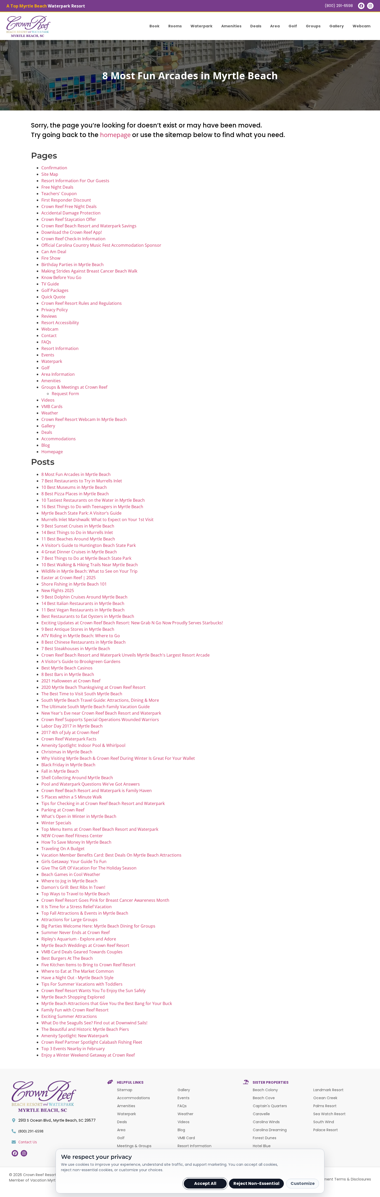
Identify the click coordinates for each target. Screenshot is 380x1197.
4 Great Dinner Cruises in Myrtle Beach (79, 552)
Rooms (175, 26)
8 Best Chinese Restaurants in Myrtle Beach (83, 642)
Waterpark (201, 26)
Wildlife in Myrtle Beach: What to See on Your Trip (89, 571)
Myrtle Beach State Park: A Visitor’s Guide (81, 513)
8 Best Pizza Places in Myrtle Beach (75, 494)
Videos (48, 400)
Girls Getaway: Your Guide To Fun (74, 861)
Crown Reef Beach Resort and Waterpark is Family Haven (96, 790)
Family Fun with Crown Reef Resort (75, 1010)
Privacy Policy (54, 310)
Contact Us (27, 1141)
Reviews (49, 316)
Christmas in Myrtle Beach (66, 752)
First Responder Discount (66, 200)
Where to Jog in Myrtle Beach (69, 881)
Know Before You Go (61, 277)
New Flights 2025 (57, 590)
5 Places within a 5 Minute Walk (71, 797)
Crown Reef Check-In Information (73, 239)
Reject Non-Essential (256, 1183)
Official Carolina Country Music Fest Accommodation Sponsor (101, 245)
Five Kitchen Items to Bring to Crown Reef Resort (88, 965)
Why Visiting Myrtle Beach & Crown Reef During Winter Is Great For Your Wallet (118, 758)
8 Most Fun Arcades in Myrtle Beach (76, 474)
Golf (292, 26)
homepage (115, 134)
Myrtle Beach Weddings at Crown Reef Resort (85, 945)
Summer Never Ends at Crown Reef (75, 932)
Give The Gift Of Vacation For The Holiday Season (88, 868)
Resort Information (60, 348)
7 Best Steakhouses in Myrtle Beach (75, 648)
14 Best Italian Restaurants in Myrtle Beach (82, 603)
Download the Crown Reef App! (71, 232)
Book (154, 26)
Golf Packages (55, 290)
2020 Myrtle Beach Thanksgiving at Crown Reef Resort (93, 687)
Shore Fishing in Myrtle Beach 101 (74, 584)
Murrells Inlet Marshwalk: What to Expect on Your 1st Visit (97, 519)
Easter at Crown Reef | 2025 (68, 577)
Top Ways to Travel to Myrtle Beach (75, 894)
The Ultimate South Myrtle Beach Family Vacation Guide (95, 706)
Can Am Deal (53, 251)
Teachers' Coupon (59, 193)
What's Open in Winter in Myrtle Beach (78, 816)
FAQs (46, 342)
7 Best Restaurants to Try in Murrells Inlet (81, 481)
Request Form (65, 393)
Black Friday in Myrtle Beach (68, 765)
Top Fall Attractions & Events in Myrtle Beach (84, 913)
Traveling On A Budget (63, 848)
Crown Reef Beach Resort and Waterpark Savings (88, 226)
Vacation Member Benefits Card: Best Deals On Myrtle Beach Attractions (111, 855)
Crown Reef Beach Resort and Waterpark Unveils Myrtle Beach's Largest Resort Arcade (125, 655)
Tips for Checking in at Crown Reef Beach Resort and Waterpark (103, 803)
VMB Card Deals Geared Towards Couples (82, 952)
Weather (49, 413)
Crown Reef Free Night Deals (69, 206)
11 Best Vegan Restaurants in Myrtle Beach (83, 610)
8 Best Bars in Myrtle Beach (67, 674)
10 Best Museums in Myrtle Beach (74, 487)
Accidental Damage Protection (71, 213)
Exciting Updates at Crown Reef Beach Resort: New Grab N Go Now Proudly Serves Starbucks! (132, 623)
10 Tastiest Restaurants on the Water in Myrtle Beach (93, 500)
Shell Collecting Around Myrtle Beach (77, 777)
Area (275, 26)
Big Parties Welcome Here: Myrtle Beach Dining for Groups (98, 926)
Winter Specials (56, 823)
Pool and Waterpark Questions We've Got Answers (90, 784)
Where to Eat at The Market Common (77, 971)
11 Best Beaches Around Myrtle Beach (78, 539)
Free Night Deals (57, 187)
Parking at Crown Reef (62, 810)
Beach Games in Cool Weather (70, 874)
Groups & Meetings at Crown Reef (74, 387)
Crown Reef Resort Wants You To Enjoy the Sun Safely (93, 990)
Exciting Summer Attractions (69, 1016)
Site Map (49, 174)
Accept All (205, 1183)
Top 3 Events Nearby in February (73, 1048)
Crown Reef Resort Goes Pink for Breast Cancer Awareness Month (105, 900)
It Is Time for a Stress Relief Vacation (76, 906)
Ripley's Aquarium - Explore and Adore (78, 939)
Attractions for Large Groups (69, 919)
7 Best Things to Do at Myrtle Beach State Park (86, 558)
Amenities (231, 26)
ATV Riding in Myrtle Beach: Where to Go (80, 636)
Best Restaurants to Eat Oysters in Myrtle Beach (87, 616)
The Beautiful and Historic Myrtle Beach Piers (85, 1029)
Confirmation (54, 168)
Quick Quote (53, 297)
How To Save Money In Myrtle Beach (76, 842)
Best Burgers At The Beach (67, 958)
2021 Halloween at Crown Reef (70, 681)
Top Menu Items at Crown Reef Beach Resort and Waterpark (99, 829)
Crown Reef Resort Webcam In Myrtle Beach (84, 419)
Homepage (52, 451)
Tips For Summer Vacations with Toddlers (82, 984)
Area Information (58, 374)
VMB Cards (52, 406)
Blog (45, 445)
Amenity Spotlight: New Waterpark (74, 1036)
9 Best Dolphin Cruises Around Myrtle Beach (84, 597)
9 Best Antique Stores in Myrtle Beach (77, 629)
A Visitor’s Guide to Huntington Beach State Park (88, 545)
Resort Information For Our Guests (75, 180)
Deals (255, 26)
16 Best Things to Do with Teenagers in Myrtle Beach (92, 506)
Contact (49, 335)
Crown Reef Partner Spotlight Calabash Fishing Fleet (91, 1042)
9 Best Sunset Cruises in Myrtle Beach (77, 526)
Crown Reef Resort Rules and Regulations (81, 303)
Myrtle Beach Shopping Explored (73, 997)
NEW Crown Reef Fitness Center (72, 836)
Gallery (336, 26)
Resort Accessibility (60, 322)
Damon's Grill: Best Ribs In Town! (73, 887)
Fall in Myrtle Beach (60, 771)
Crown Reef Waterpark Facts (68, 739)
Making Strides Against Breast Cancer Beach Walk (89, 271)
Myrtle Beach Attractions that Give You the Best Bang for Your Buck (106, 1003)
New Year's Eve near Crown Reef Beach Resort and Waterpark (101, 713)
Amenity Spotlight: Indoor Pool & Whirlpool (83, 745)
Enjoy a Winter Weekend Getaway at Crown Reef (88, 1055)
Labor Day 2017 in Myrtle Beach (72, 726)
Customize (303, 1183)
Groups (313, 26)
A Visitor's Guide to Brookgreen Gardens (80, 661)
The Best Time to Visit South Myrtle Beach (81, 694)
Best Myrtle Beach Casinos (67, 668)
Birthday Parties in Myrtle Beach (72, 264)
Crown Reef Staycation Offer (68, 219)
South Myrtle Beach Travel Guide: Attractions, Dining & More (100, 700)
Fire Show (50, 258)
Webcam (361, 26)
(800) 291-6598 (339, 5)
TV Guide (50, 284)
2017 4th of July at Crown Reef (70, 732)
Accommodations (58, 439)
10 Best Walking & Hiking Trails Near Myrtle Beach (89, 565)
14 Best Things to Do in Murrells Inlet (77, 532)
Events (47, 355)
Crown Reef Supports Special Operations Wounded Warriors (100, 719)
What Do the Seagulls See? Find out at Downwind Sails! (94, 1023)
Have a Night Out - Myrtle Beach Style (77, 977)
